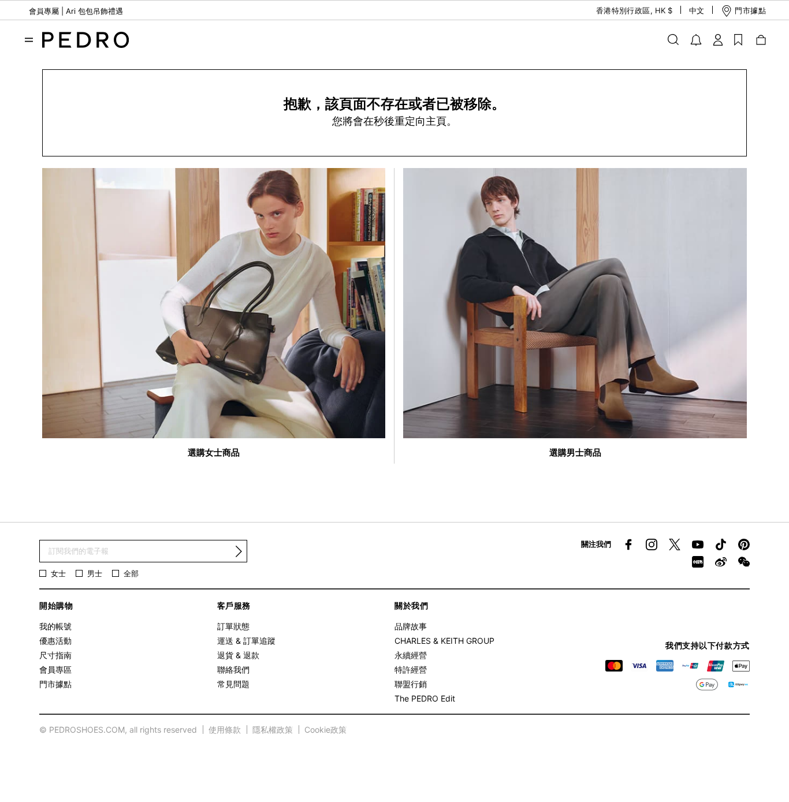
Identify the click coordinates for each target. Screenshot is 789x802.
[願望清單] (738, 39)
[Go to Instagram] (651, 544)
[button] (624, 10)
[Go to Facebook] (628, 544)
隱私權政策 (272, 729)
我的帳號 (55, 626)
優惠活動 (55, 641)
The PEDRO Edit (424, 698)
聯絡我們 (233, 669)
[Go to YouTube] (698, 544)
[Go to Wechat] (744, 562)
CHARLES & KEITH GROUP (444, 641)
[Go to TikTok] (721, 544)
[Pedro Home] (85, 38)
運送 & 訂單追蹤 (246, 641)
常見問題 (233, 684)
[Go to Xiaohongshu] (698, 562)
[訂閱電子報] (238, 551)
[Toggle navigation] (29, 40)
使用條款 (225, 729)
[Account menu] (718, 39)
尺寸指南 (55, 655)
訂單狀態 (233, 626)
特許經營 (410, 669)
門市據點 (55, 684)
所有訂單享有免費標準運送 (74, 17)
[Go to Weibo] (721, 562)
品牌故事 (410, 626)
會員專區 (55, 669)
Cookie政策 (325, 729)
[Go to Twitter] (674, 544)
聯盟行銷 (410, 684)
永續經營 (410, 655)
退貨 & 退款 (238, 655)
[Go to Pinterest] (744, 544)
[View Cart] (760, 39)
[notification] (696, 39)
